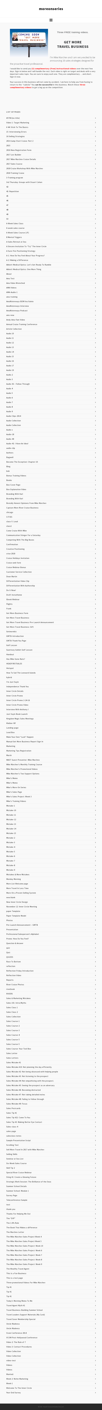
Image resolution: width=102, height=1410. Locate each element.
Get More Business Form (17, 613)
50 (7, 219)
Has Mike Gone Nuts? (15, 659)
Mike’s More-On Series (16, 787)
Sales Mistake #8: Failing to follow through (25, 1099)
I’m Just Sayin (12, 682)
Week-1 (9, 1383)
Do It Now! (11, 590)
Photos (9, 920)
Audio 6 (9, 398)
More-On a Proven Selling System (21, 893)
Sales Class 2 (12, 1012)
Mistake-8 (10, 865)
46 (7, 200)
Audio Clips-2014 (13, 416)
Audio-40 (10, 439)
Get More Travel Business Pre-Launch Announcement (30, 622)
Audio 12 (10, 343)
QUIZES (9, 957)
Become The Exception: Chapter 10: (22, 462)
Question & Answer (14, 943)
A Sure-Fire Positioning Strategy (20, 251)
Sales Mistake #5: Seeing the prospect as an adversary (30, 1085)
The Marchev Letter (15, 1232)
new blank (10, 897)
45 (7, 196)
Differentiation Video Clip (17, 581)
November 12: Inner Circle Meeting (21, 906)
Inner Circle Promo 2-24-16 (18, 700)
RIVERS (9, 994)
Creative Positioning (15, 549)
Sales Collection (13, 1016)
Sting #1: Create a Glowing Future (21, 1177)
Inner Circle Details (15, 691)
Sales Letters (12, 1058)
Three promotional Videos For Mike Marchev (25, 1282)
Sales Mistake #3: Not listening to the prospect (27, 1076)
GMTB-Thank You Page (16, 641)
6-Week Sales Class (14, 223)
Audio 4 (9, 388)
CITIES (9, 517)
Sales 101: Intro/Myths (16, 1003)
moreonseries (51, 8)
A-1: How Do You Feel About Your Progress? (25, 255)
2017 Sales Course (14, 164)
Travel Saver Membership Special (20, 1319)
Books (9, 480)
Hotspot (10, 668)
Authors (9, 453)
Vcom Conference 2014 (16, 1333)
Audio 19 (10, 370)
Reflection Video (13, 975)
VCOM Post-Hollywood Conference (21, 1337)
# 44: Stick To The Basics (17, 127)
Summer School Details (16, 1186)
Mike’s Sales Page (14, 792)
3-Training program (14, 177)
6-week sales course (15, 228)
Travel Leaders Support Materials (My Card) (25, 1314)
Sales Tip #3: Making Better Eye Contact (24, 1122)
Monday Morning (13, 879)
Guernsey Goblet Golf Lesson (19, 650)
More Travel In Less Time (17, 888)
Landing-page (12, 728)
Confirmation (12, 544)
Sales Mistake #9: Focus (16, 1104)
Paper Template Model (16, 916)
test (8, 1204)
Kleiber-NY (11, 723)
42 (7, 187)
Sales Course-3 (13, 1030)
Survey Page (11, 1195)
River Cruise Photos (15, 984)
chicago (9, 512)
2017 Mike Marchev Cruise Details (21, 159)
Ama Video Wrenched (15, 283)
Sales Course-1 (13, 1021)
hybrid (9, 677)
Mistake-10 (11, 810)
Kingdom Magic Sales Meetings (20, 718)
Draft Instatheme (14, 595)
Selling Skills (11, 1154)
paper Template (13, 911)
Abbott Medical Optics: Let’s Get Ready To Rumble (28, 265)
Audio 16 (10, 361)
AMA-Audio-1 (12, 292)
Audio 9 (9, 411)
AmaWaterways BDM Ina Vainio (20, 301)
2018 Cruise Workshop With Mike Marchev (24, 168)
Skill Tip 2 (10, 1168)
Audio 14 (10, 352)
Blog (8, 466)
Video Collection (13, 1351)
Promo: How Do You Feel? (17, 939)
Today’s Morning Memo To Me (19, 1301)
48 (7, 210)
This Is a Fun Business (16, 1273)
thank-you (10, 1209)
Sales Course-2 (13, 1026)
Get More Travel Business (17, 618)
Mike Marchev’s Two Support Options (22, 773)
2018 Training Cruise (15, 173)
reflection (10, 966)
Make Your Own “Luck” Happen (20, 737)
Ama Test (10, 278)
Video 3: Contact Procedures (19, 1347)
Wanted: (10, 1374)
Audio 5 (9, 393)
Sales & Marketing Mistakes (18, 998)
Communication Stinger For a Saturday (23, 535)
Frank (8, 608)
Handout (10, 654)
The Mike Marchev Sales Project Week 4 (24, 1237)
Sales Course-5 (13, 1039)
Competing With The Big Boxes (20, 540)
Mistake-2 (10, 838)
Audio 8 (9, 407)
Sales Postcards (13, 1108)
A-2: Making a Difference (17, 260)
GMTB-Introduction (15, 636)
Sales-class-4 (12, 1126)
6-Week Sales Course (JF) (17, 232)
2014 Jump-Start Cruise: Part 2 (19, 141)
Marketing (10, 746)
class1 (9, 526)
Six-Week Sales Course (16, 1163)
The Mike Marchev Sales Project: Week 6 (24, 1250)
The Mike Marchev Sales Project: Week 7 (24, 1255)
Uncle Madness (13, 1324)
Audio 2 (9, 375)
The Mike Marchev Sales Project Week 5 (24, 1241)
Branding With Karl (14, 494)
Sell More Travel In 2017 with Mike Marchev (25, 1149)
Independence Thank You (17, 686)
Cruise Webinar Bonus (16, 567)
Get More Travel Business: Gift (20, 627)
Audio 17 (10, 365)
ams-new (10, 315)
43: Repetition (12, 191)
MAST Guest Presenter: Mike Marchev (23, 760)
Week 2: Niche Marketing (17, 1379)
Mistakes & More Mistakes (17, 874)
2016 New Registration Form (18, 150)
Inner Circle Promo (14, 696)
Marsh (9, 755)
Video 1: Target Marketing (17, 122)
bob (8, 471)
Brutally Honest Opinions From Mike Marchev (26, 503)
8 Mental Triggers (14, 237)
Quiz (8, 952)
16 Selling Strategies (15, 136)
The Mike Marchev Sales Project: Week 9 (24, 1264)
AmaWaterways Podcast (17, 310)
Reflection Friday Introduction (20, 971)
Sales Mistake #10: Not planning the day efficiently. (29, 1067)
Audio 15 (10, 356)
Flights (9, 604)
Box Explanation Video (16, 489)
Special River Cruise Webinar (19, 1172)
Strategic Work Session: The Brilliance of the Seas (28, 1182)
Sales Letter (11, 1053)
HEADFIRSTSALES (14, 663)
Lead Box (10, 732)
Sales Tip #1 (11, 1113)
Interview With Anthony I (17, 709)
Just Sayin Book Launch (17, 714)
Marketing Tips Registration (18, 751)
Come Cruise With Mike (16, 530)
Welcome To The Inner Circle (19, 1388)
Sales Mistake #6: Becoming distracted (23, 1090)
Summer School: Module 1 (17, 1191)
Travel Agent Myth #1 (15, 1305)
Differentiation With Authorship (20, 585)
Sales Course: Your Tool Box (18, 1049)
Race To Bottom (13, 961)
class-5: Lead (12, 521)
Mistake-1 (10, 806)
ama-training (12, 297)
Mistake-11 (11, 815)
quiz (8, 948)
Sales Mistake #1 (13, 1062)
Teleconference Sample (16, 1200)
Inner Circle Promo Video (17, 705)
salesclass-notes (13, 1136)
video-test (11, 1360)
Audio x (9, 430)
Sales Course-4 (13, 1035)
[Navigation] (51, 20)
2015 (8, 145)
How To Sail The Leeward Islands (21, 673)
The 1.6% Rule (12, 1223)
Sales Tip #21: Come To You (18, 1117)
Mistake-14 (11, 828)
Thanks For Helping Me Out (18, 1214)
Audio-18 (10, 434)
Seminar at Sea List (15, 1159)
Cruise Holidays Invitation (17, 558)
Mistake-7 (10, 861)
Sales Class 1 (12, 1007)
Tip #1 (9, 1287)
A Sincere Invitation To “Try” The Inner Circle (26, 246)
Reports (10, 980)
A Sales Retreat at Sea (16, 242)
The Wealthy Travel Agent (17, 1269)
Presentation (12, 929)
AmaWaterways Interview (17, 306)
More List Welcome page (17, 884)
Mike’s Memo (12, 778)
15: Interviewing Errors (16, 132)
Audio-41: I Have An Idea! (17, 443)
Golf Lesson (11, 645)
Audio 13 (10, 347)
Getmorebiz (11, 631)
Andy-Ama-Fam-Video (15, 320)
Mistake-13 (11, 824)
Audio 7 (9, 402)
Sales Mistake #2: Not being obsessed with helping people (32, 1071)
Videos (9, 1365)
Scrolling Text (12, 1145)
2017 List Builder (13, 155)
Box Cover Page (13, 485)
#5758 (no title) (13, 118)
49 (7, 214)
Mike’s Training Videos (16, 801)
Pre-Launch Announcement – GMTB (22, 925)
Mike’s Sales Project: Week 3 (19, 796)
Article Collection (14, 329)
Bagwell (9, 457)
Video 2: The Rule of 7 (16, 1342)
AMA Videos (11, 287)
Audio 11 (10, 338)
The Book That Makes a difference (21, 1227)
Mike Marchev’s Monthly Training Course (24, 764)
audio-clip (10, 448)
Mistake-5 (10, 851)
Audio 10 (10, 333)
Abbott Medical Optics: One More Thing (23, 269)
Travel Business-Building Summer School (24, 1310)
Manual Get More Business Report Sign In (24, 741)
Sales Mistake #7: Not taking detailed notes (25, 1094)
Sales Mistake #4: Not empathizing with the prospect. (30, 1081)
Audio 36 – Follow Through (18, 384)
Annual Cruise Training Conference (21, 324)
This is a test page (14, 1278)
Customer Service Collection (19, 572)
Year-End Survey (13, 1392)
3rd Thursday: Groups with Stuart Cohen (24, 182)
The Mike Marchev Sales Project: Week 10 (24, 1246)
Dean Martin (11, 576)
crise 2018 (10, 553)
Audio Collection (13, 420)
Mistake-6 (10, 856)
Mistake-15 (11, 833)
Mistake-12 (11, 819)
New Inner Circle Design (17, 902)
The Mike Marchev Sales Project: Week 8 (24, 1259)
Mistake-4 (10, 847)
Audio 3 (9, 379)
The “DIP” (10, 1218)
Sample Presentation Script (18, 1140)
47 (7, 205)
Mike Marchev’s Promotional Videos (22, 769)
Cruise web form (13, 563)
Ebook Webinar (13, 599)
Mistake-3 (10, 842)
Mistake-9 (10, 870)
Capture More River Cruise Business (22, 508)
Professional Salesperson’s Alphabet (22, 934)
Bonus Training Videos (16, 475)
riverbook (10, 989)
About (9, 274)
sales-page (11, 1131)
